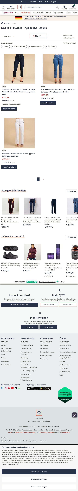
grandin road (33, 441)
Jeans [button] (6, 46)
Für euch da (44, 359)
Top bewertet (58, 13)
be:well (48, 13)
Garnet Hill (26, 441)
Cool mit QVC (38, 13)
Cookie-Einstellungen (39, 487)
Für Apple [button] (29, 327)
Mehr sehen (71, 191)
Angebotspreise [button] (36, 46)
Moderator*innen (65, 365)
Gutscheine (44, 348)
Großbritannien (36, 421)
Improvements (43, 441)
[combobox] (39, 7)
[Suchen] (57, 7)
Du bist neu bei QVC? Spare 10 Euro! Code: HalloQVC (38, 2)
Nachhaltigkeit (64, 348)
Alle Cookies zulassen (39, 472)
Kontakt (3, 345)
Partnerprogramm (46, 355)
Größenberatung (26, 348)
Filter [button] (38, 36)
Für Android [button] (48, 327)
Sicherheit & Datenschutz (29, 367)
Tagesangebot (8, 13)
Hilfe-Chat (4, 341)
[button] (3, 7)
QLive (3, 354)
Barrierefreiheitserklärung (68, 352)
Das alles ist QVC (65, 345)
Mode (75, 13)
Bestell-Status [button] (68, 305)
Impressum (65, 432)
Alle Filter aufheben (69, 43)
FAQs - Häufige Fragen (28, 370)
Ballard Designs (9, 441)
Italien (44, 421)
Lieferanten (5, 361)
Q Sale (68, 13)
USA (29, 421)
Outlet (62, 375)
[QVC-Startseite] (2, 23)
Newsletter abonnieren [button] (19, 305)
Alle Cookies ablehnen (39, 479)
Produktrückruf (6, 365)
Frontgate (18, 441)
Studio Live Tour (65, 372)
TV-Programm (44, 345)
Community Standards (47, 432)
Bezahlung (24, 358)
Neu (16, 13)
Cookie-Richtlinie (12, 464)
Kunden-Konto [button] (49, 305)
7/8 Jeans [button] (51, 46)
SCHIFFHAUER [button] (19, 46)
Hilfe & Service (25, 374)
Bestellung (24, 341)
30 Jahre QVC (26, 13)
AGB (10, 432)
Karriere (62, 361)
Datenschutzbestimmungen (25, 432)
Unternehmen (64, 341)
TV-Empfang (64, 368)
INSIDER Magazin (46, 341)
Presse (3, 358)
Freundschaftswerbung (47, 352)
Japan (48, 421)
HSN (2, 441)
